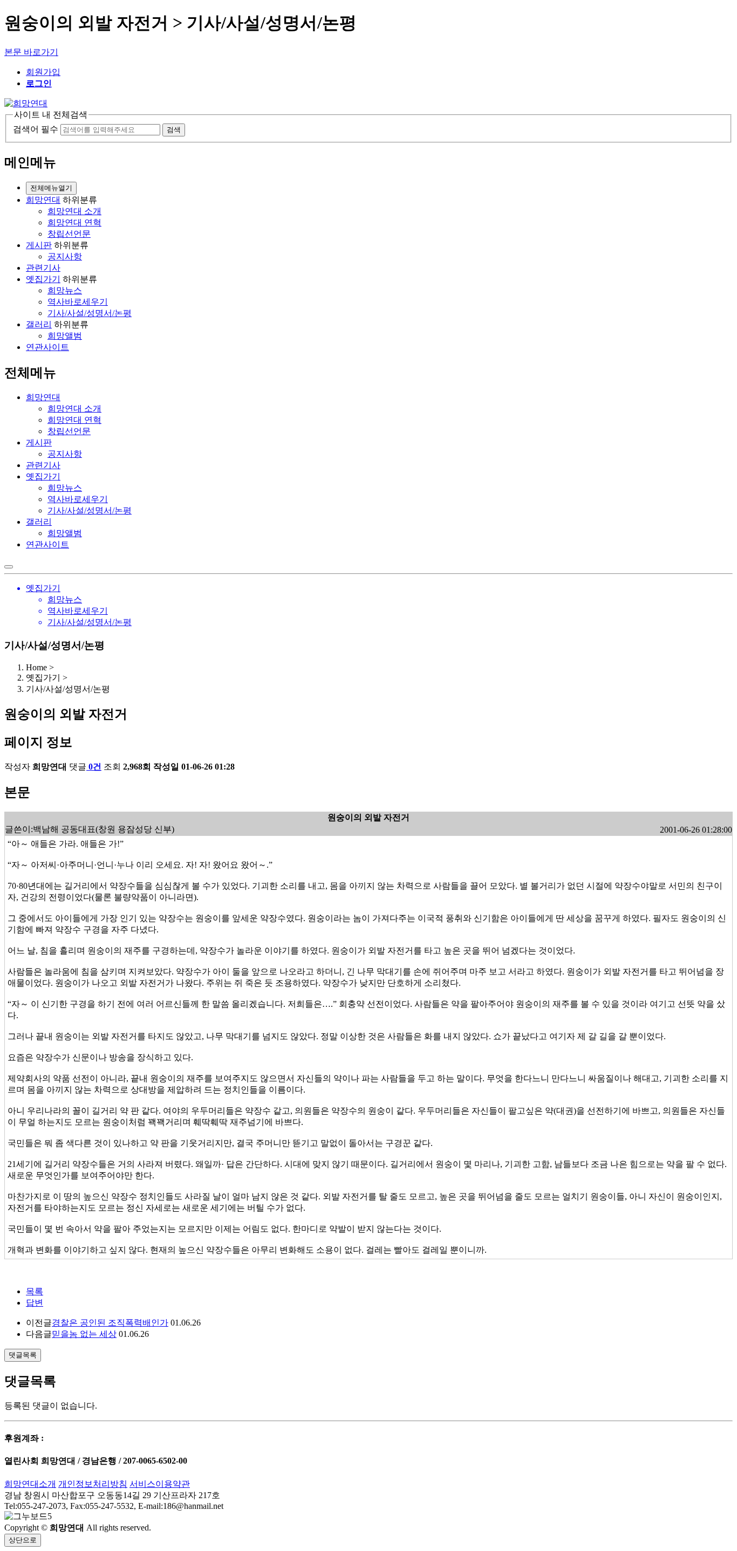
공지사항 (64, 256)
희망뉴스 (64, 290)
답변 (34, 1302)
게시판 (39, 245)
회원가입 (43, 72)
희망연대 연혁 (74, 222)
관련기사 (43, 267)
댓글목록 (23, 1355)
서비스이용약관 (159, 1483)
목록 (34, 1291)
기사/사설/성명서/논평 (89, 313)
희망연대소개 (30, 1483)
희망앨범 (64, 335)
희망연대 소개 (74, 211)
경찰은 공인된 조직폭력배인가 (110, 1322)
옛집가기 (43, 279)
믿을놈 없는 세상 (84, 1334)
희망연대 (43, 199)
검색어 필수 (35, 129)
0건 (94, 766)
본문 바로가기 (31, 52)
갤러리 (39, 324)
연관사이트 (47, 347)
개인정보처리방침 (92, 1483)
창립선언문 (69, 233)
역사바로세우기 (77, 301)
